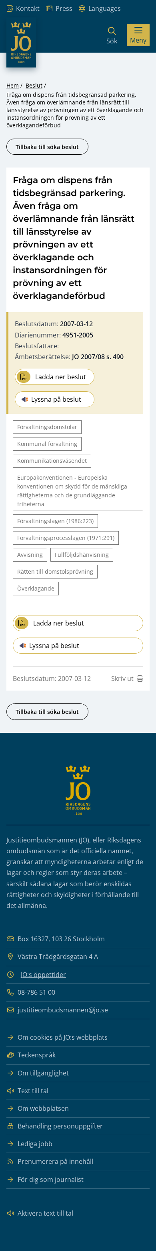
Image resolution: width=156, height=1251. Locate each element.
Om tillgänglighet (43, 1073)
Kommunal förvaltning (47, 444)
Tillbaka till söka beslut (47, 147)
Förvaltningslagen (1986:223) (55, 521)
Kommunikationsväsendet (52, 460)
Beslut (34, 85)
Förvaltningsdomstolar (47, 427)
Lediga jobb (35, 1143)
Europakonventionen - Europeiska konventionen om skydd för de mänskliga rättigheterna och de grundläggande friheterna (72, 491)
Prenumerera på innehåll (55, 1161)
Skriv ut (122, 678)
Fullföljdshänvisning (82, 554)
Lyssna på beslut (56, 399)
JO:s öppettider (43, 974)
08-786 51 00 (36, 992)
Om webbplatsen (43, 1108)
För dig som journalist (51, 1179)
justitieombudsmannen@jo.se (63, 1010)
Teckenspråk (37, 1055)
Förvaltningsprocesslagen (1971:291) (65, 538)
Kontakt (28, 8)
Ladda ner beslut (60, 376)
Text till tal (33, 1090)
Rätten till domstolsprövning (55, 571)
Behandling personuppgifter (60, 1126)
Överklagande (35, 588)
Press (64, 8)
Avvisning (30, 554)
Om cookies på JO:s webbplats (63, 1037)
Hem (12, 85)
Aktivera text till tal (45, 1213)
